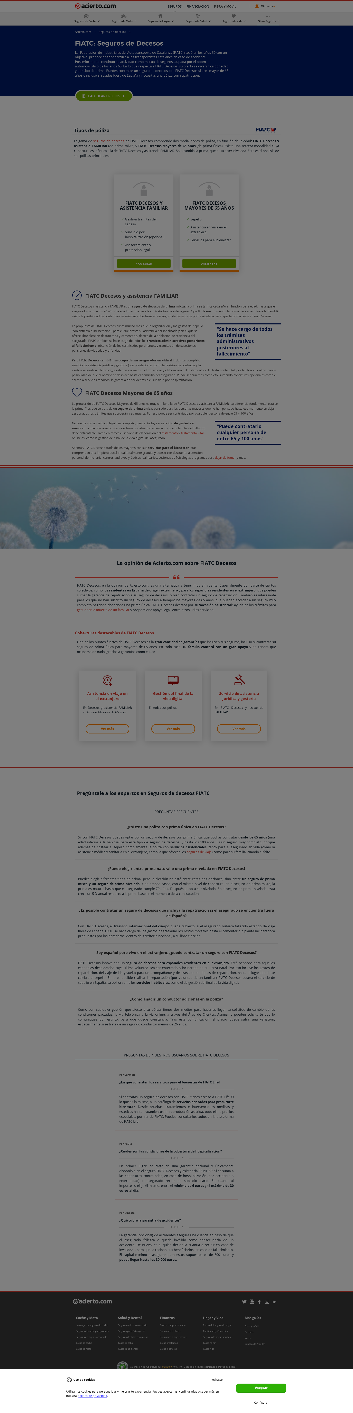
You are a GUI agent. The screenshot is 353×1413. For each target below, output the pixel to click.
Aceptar (261, 1387)
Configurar (261, 1402)
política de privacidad (92, 1396)
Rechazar (216, 1380)
